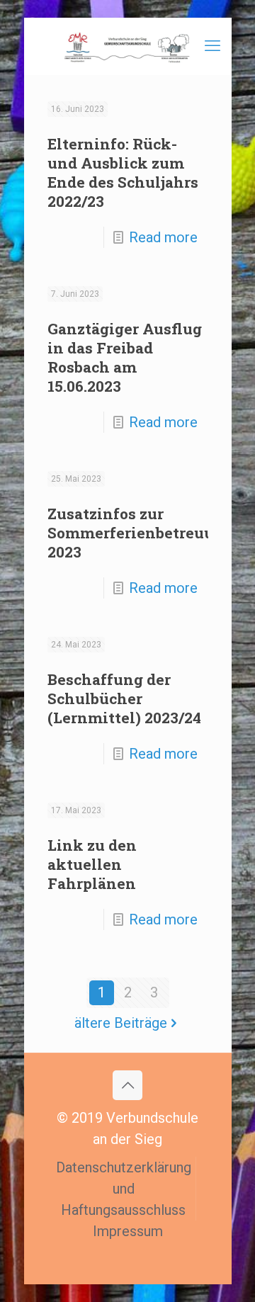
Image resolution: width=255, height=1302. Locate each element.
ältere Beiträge (120, 1022)
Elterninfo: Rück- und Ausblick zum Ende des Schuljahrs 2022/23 (122, 172)
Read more (163, 237)
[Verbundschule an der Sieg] (128, 46)
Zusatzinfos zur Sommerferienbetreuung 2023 (140, 533)
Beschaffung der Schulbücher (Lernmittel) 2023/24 (124, 698)
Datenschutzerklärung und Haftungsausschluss (123, 1188)
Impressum (128, 1231)
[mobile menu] (212, 46)
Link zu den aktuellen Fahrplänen (92, 864)
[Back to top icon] (127, 1085)
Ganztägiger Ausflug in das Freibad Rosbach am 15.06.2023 (124, 357)
